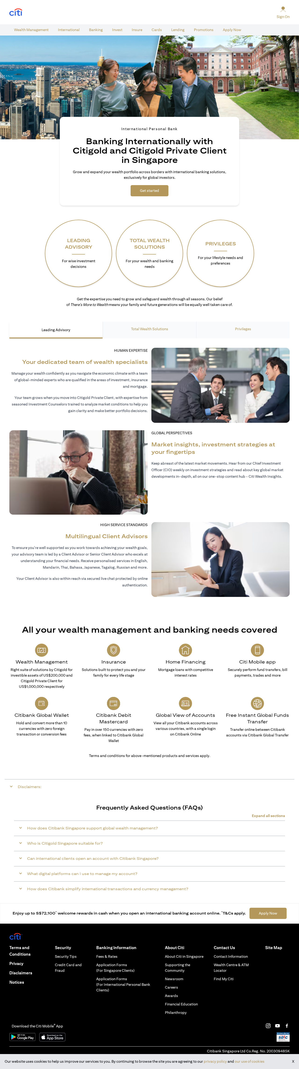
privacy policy (215, 1061)
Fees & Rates (106, 956)
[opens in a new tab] (15, 12)
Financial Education (181, 1004)
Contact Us (224, 947)
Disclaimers (20, 972)
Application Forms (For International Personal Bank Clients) (123, 984)
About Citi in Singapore (184, 956)
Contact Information (231, 956)
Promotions (204, 30)
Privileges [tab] (243, 329)
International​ (69, 30)
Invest (117, 30)
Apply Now (232, 30)
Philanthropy (176, 1012)
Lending (178, 30)
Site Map (273, 947)
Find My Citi (224, 979)
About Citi (174, 947)
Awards (171, 996)
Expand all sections (268, 816)
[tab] (31, 30)
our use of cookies (249, 1061)
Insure (137, 30)
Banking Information (116, 947)
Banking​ (96, 30)
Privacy (16, 963)
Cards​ (157, 30)
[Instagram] (268, 1026)
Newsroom (174, 979)
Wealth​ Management (31, 30)
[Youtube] (277, 1026)
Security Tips (66, 956)
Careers (171, 987)
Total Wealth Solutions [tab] (149, 329)
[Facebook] (287, 1026)
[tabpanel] (149, 472)
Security (63, 947)
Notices (16, 982)
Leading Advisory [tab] (56, 330)
